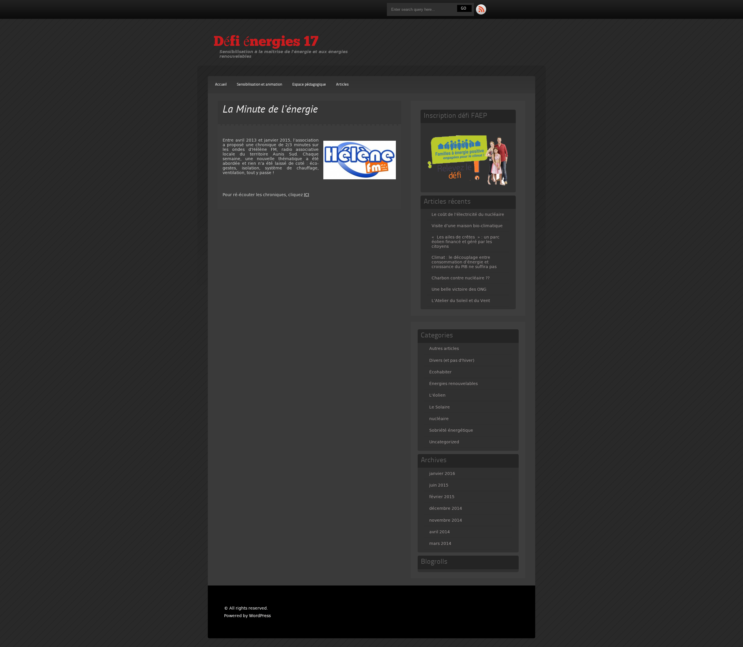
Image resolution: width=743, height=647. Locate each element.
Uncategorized (444, 442)
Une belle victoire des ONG (459, 289)
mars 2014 (440, 543)
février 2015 (442, 496)
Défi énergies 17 (266, 42)
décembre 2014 (445, 508)
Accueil (221, 84)
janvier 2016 (442, 473)
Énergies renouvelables (453, 383)
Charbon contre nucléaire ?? (461, 278)
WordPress (260, 615)
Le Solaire (439, 407)
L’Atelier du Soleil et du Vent (461, 300)
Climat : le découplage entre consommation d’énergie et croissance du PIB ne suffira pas (464, 262)
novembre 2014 (445, 520)
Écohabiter (440, 372)
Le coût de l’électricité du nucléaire (468, 214)
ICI (306, 194)
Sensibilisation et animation (259, 84)
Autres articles (444, 348)
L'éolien (437, 395)
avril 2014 (439, 531)
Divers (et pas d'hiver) (451, 360)
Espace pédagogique (309, 84)
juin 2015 (438, 485)
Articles (342, 84)
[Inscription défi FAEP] (469, 188)
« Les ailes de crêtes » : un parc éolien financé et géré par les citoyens (465, 242)
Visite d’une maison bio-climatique (467, 225)
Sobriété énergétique (451, 430)
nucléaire (439, 418)
